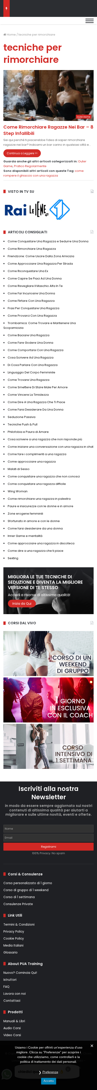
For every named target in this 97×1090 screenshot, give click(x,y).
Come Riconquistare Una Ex (28, 271)
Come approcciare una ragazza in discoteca (41, 543)
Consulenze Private (18, 904)
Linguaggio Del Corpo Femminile (31, 372)
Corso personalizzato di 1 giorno (27, 883)
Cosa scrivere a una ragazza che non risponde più (45, 439)
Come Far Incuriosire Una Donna (31, 293)
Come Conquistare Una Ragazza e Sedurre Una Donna (48, 241)
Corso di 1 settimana (19, 897)
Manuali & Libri (14, 1021)
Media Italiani (13, 945)
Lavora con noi (14, 994)
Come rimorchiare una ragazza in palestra (39, 499)
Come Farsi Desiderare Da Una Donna (35, 409)
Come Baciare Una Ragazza (28, 335)
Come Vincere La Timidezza (28, 395)
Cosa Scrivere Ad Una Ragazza (30, 357)
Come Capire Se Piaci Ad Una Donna (35, 278)
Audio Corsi (12, 1028)
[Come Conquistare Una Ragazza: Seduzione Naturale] (25, 23)
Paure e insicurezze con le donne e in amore (40, 506)
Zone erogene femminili (25, 513)
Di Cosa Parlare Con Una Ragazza (33, 365)
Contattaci (11, 1001)
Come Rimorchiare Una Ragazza (32, 249)
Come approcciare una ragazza (32, 461)
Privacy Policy (13, 931)
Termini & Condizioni (19, 924)
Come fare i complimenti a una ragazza (37, 454)
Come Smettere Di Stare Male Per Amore (38, 387)
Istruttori (9, 980)
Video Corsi (12, 1035)
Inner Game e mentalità (25, 536)
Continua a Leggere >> (22, 153)
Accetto (49, 1081)
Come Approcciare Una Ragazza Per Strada (40, 263)
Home (11, 34)
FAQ (6, 987)
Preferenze (50, 1072)
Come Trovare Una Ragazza (28, 380)
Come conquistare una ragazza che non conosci (44, 476)
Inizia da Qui (21, 603)
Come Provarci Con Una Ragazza (32, 315)
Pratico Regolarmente (30, 166)
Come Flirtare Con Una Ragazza (31, 301)
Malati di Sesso (19, 469)
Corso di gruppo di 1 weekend (25, 890)
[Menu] (89, 23)
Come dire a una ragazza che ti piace (35, 551)
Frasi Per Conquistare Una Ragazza (33, 308)
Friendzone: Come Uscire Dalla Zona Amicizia (41, 256)
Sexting (13, 558)
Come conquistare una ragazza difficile (37, 484)
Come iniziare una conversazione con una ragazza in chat (50, 447)
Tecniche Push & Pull (22, 424)
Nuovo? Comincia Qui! (20, 973)
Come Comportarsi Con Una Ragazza (35, 350)
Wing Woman (18, 491)
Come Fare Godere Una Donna (30, 343)
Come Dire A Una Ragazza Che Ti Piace (36, 402)
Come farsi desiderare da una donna (35, 528)
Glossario (10, 952)
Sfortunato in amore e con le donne (34, 521)
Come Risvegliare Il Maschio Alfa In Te (35, 286)
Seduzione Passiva (21, 417)
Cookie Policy (13, 938)
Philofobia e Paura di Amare (28, 432)
